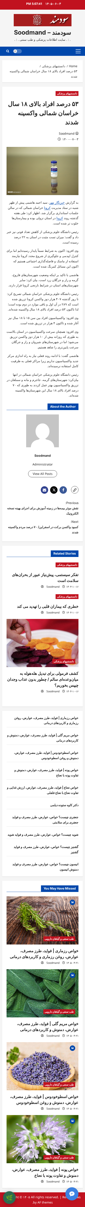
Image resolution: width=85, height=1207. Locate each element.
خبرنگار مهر (57, 202)
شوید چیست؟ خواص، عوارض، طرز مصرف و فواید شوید (43, 834)
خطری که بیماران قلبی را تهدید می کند (47, 606)
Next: (43, 527)
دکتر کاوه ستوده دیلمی (64, 805)
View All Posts (43, 474)
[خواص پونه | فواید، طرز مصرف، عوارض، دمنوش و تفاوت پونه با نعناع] (42, 1139)
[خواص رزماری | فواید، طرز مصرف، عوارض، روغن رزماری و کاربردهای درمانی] (42, 920)
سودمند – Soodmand (42, 32)
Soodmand (67, 133)
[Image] (72, 902)
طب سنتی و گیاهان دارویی (59, 939)
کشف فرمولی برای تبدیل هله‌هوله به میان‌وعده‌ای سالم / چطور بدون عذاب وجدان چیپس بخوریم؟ (42, 679)
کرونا (47, 208)
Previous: (42, 508)
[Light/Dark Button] (17, 51)
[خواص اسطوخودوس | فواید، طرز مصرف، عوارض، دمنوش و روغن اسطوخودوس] (42, 1066)
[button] (78, 51)
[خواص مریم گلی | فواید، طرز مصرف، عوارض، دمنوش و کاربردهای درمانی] (42, 993)
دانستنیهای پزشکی (67, 93)
